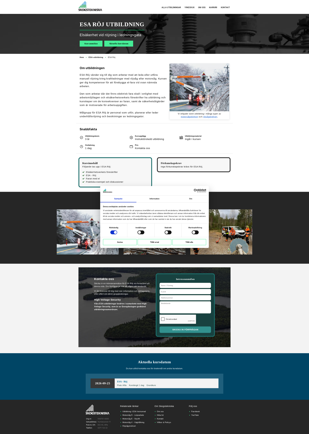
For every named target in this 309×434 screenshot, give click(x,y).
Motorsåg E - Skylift (131, 419)
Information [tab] (154, 199)
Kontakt (225, 7)
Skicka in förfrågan (185, 330)
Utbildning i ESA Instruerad (134, 411)
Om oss (201, 7)
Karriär (213, 7)
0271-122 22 (102, 428)
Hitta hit (160, 415)
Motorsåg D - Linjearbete (133, 415)
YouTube (195, 415)
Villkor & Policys (164, 422)
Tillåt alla (189, 242)
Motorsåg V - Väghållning (133, 422)
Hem (82, 57)
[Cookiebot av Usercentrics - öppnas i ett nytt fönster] (195, 190)
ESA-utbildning (96, 57)
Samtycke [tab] (118, 199)
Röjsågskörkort (129, 426)
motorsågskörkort (189, 117)
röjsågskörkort (210, 117)
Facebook (195, 411)
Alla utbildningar (171, 7)
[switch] (140, 232)
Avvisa (120, 242)
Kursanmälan (91, 43)
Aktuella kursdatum (118, 43)
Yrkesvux (189, 7)
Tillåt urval (154, 242)
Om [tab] (190, 199)
